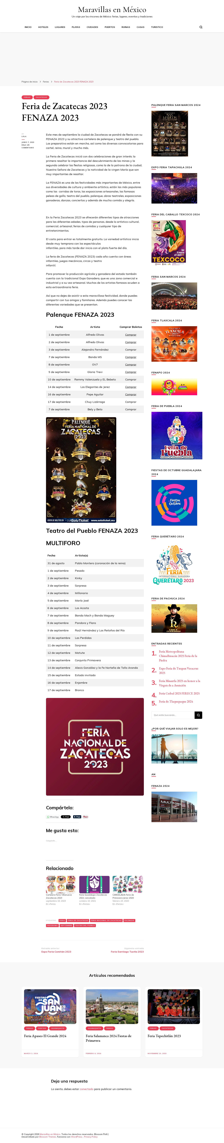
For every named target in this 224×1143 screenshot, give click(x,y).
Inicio (28, 27)
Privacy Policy (91, 1136)
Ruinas (126, 27)
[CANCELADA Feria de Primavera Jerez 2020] (128, 884)
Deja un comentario (31, 146)
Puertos (110, 27)
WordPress (76, 1136)
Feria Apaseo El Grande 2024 (45, 1035)
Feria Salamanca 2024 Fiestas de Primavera (108, 1038)
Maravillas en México (112, 9)
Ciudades (92, 27)
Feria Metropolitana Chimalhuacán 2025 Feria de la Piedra (178, 656)
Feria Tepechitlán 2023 (164, 1035)
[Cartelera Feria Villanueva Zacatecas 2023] (61, 884)
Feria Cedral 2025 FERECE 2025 (179, 693)
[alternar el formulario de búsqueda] (201, 27)
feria (62, 920)
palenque (129, 920)
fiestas (42, 1028)
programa (52, 925)
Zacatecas (41, 97)
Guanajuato (57, 1028)
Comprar (130, 334)
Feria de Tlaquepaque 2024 (176, 701)
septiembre (66, 925)
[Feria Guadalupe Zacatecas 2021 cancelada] (94, 884)
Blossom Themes (47, 1136)
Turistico (157, 27)
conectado (86, 1089)
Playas (76, 27)
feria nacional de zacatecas (106, 920)
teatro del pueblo (85, 925)
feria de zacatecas (78, 920)
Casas (140, 27)
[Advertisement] (112, 55)
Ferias (27, 97)
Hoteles (43, 27)
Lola (24, 136)
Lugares (60, 27)
